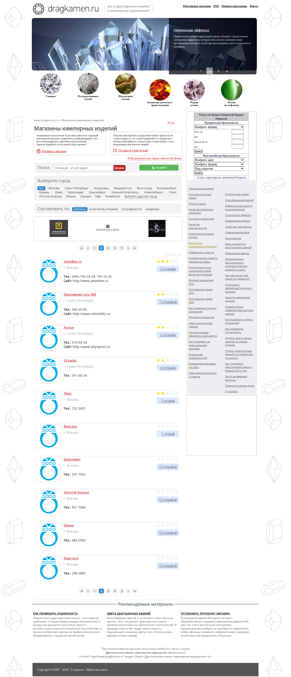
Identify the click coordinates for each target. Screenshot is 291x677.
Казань (44, 192)
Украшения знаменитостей (198, 356)
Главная (50, 96)
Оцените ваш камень (234, 6)
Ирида (69, 525)
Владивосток (123, 188)
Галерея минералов (237, 232)
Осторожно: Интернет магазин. (205, 613)
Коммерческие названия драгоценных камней (239, 310)
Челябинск (112, 196)
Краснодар (75, 192)
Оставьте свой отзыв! (133, 150)
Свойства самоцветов (238, 226)
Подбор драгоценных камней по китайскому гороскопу (239, 354)
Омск (173, 192)
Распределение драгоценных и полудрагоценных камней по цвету (236, 264)
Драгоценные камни (201, 188)
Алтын (69, 327)
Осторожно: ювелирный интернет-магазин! (238, 288)
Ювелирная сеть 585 (80, 294)
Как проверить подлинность (234, 330)
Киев (58, 192)
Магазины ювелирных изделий (203, 244)
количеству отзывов (103, 209)
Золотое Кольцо (76, 492)
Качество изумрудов (201, 218)
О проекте (231, 391)
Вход (171, 122)
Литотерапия (233, 238)
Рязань (71, 196)
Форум (254, 6)
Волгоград (144, 188)
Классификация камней (239, 200)
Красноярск (97, 192)
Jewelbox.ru (73, 261)
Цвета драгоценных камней (129, 613)
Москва (54, 188)
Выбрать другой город (141, 196)
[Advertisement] (222, 425)
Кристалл (71, 558)
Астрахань (101, 188)
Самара (85, 196)
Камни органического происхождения (238, 207)
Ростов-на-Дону (50, 196)
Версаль (70, 426)
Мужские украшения (201, 317)
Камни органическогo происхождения (160, 103)
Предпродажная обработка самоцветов (203, 334)
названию (152, 209)
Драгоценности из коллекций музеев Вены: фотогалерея (200, 271)
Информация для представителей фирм (155, 158)
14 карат (70, 360)
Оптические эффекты (191, 30)
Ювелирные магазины (197, 6)
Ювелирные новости (201, 252)
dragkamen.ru (67, 9)
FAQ (216, 6)
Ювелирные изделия (237, 220)
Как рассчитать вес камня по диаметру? (237, 277)
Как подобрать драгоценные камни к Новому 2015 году (238, 367)
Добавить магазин (54, 151)
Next (238, 45)
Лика (67, 393)
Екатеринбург (167, 188)
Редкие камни (194, 103)
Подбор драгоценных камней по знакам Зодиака (238, 341)
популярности (131, 209)
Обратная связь (96, 670)
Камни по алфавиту (231, 103)
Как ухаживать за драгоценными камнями (199, 345)
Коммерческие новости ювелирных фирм (203, 259)
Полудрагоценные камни (88, 97)
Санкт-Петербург (77, 188)
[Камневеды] (59, 236)
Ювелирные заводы (237, 253)
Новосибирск (153, 192)
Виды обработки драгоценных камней (238, 245)
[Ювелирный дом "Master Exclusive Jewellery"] (107, 231)
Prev (187, 45)
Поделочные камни (125, 97)
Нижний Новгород (125, 192)
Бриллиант (72, 459)
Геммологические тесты (239, 385)
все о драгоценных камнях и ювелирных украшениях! (129, 8)
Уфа (98, 196)
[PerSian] (157, 236)
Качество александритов (198, 226)
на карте (160, 167)
